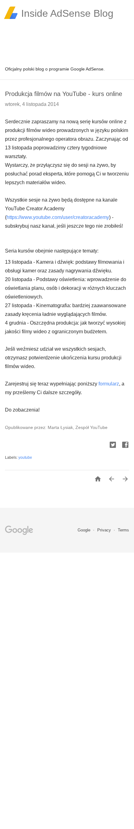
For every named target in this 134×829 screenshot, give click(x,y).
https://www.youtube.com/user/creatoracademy (58, 217)
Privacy (104, 530)
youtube (25, 457)
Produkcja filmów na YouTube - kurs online (63, 93)
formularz (108, 383)
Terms (123, 530)
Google (85, 530)
